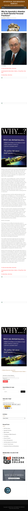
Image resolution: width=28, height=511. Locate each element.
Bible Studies (6, 432)
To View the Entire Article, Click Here (8, 68)
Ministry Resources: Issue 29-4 (8, 370)
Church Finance (7, 438)
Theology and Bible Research (10, 434)
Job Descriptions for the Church (10, 442)
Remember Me (7, 379)
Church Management (8, 440)
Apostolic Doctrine (7, 430)
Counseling (6, 436)
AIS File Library (7, 428)
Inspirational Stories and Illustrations (11, 446)
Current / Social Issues (8, 444)
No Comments (13, 17)
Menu (3, 7)
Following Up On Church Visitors (19, 371)
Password (5, 378)
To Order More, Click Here (6, 75)
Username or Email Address (8, 375)
